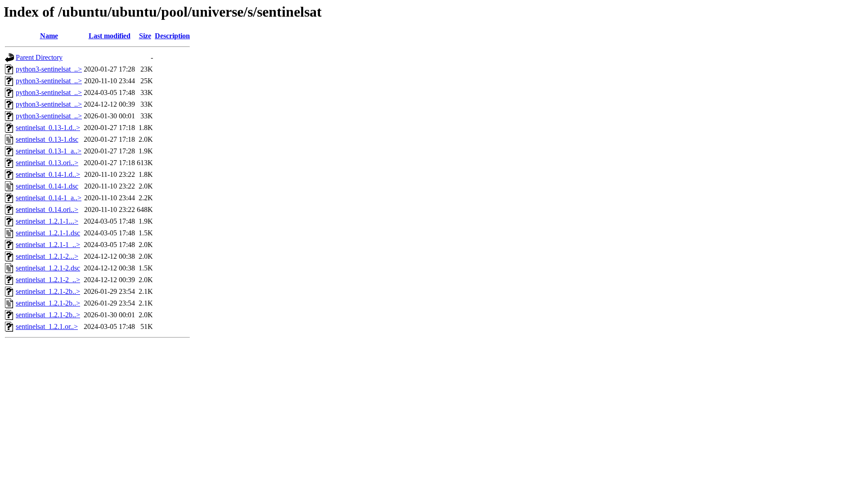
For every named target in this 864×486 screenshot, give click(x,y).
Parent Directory (39, 57)
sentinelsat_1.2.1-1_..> (48, 244)
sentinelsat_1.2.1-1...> (47, 221)
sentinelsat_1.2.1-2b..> (48, 291)
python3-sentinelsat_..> (49, 69)
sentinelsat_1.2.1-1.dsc (48, 233)
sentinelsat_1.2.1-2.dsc (48, 268)
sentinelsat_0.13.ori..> (47, 162)
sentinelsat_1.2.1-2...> (47, 256)
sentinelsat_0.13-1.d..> (48, 127)
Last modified (109, 36)
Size (145, 36)
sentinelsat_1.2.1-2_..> (48, 280)
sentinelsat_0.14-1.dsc (47, 186)
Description (172, 36)
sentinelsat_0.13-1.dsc (47, 139)
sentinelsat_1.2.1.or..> (47, 326)
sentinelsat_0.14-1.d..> (48, 174)
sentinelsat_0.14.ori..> (47, 209)
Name (49, 36)
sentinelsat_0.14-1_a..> (48, 198)
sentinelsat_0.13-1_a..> (48, 151)
